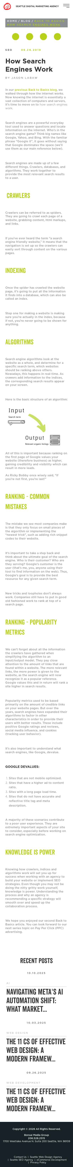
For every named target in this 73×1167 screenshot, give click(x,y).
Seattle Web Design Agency (46, 1157)
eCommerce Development (52, 1160)
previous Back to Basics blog (36, 89)
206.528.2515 (36, 1138)
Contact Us (20, 1157)
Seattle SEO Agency (21, 1160)
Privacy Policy (38, 1162)
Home (12, 21)
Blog (26, 21)
